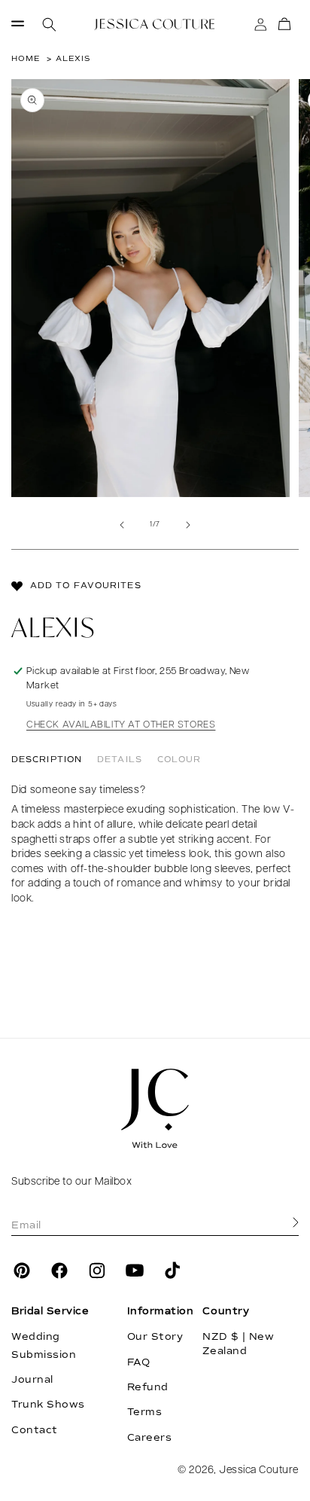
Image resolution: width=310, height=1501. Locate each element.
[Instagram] (97, 1270)
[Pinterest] (21, 1270)
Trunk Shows (48, 1405)
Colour (179, 759)
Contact (34, 1430)
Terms (145, 1412)
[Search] (49, 24)
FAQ (138, 1362)
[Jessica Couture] (155, 1109)
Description (46, 759)
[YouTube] (134, 1270)
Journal (32, 1380)
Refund (148, 1387)
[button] (17, 24)
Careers (149, 1438)
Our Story (155, 1337)
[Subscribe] (296, 1223)
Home (25, 58)
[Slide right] (188, 525)
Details (119, 759)
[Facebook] (59, 1270)
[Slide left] (121, 525)
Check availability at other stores (120, 725)
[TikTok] (172, 1270)
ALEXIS (73, 58)
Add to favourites (85, 585)
